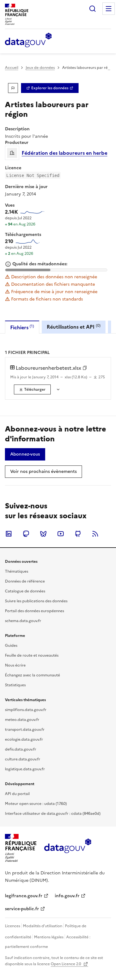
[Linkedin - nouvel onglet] (8, 534)
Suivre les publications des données (36, 601)
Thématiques (16, 571)
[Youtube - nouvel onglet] (60, 534)
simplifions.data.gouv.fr (25, 710)
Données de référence (25, 581)
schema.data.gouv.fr (23, 621)
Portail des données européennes (34, 611)
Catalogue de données (25, 591)
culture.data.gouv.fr (22, 759)
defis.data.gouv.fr (20, 749)
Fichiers (22, 327)
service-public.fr (22, 909)
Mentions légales (48, 937)
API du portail (17, 794)
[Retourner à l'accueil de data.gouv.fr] (28, 40)
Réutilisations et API (74, 326)
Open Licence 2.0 (66, 964)
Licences (12, 926)
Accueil (11, 67)
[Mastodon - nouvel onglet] (26, 534)
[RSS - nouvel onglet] (95, 534)
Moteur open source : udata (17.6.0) (36, 803)
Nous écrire (15, 665)
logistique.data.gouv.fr (25, 769)
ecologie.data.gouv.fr (24, 739)
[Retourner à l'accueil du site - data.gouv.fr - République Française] (67, 848)
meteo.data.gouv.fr (22, 719)
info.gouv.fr (67, 896)
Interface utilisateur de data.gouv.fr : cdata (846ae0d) (53, 813)
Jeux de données (40, 67)
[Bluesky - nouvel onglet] (43, 534)
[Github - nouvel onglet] (78, 534)
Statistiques (15, 685)
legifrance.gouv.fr (23, 896)
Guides (11, 645)
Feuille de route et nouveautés (31, 655)
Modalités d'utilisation (42, 926)
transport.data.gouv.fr (25, 729)
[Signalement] (13, 88)
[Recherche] (92, 8)
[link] (50, 88)
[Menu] (108, 8)
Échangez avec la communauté (32, 675)
